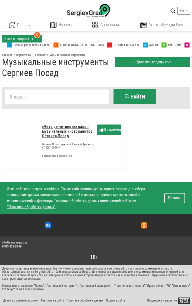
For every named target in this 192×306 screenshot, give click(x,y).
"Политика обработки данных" (31, 206)
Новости (65, 24)
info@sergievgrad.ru (15, 242)
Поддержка (154, 300)
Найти (137, 97)
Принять (174, 198)
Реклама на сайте (52, 300)
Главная (23, 24)
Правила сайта (115, 300)
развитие (171, 300)
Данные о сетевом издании (20, 300)
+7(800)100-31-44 (51, 147)
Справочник (110, 24)
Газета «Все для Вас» (165, 24)
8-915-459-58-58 (12, 246)
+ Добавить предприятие (152, 62)
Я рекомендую (112, 130)
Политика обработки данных (85, 300)
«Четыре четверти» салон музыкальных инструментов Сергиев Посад (67, 131)
